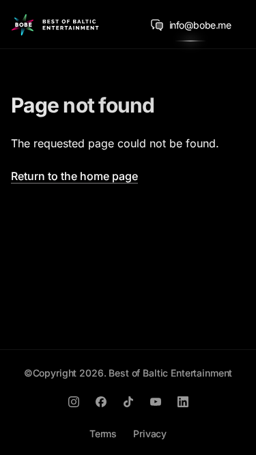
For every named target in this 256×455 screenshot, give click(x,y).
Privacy (150, 433)
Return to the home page (74, 176)
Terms (103, 433)
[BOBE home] (55, 24)
